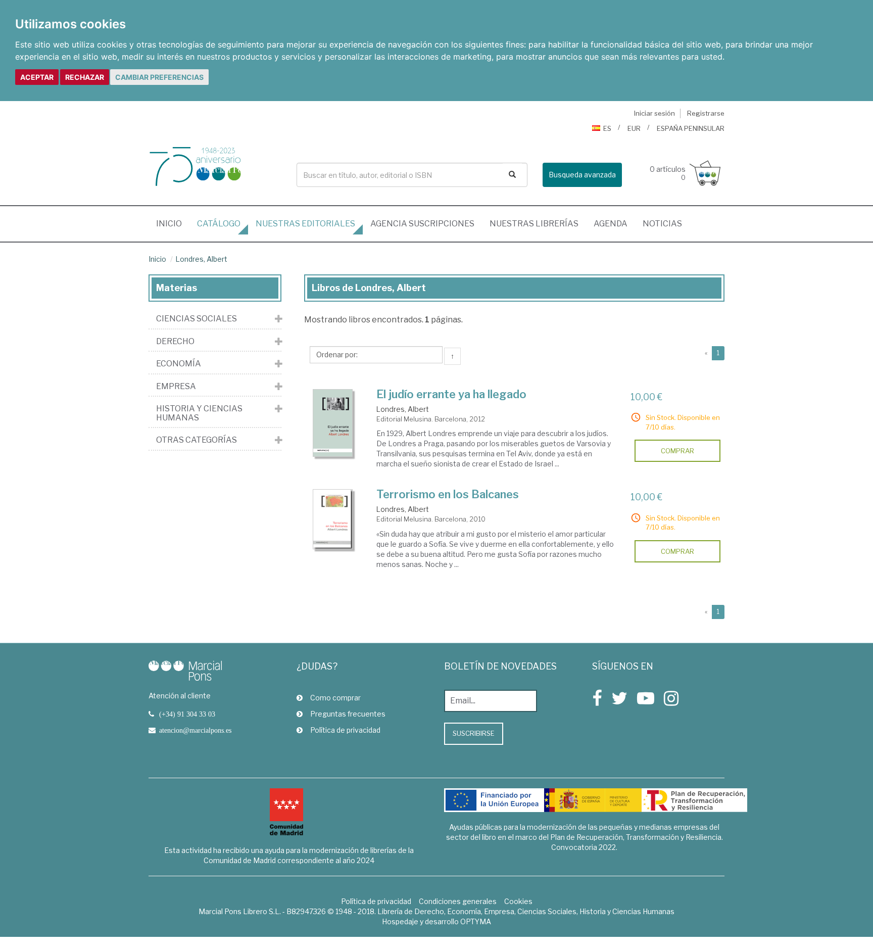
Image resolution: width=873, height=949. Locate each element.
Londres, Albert (201, 259)
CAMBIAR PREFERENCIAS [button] (159, 77)
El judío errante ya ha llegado (451, 394)
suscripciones (422, 223)
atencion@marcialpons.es (195, 730)
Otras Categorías (196, 440)
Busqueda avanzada (582, 174)
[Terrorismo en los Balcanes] (333, 519)
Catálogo (218, 223)
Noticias (662, 223)
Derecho (175, 341)
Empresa (176, 386)
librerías (534, 223)
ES (607, 128)
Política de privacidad (345, 730)
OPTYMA (475, 921)
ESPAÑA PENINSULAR (690, 128)
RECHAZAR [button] (84, 77)
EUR (634, 128)
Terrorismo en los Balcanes (447, 494)
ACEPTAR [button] (37, 77)
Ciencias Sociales (196, 318)
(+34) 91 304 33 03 (187, 714)
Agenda (610, 223)
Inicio (172, 223)
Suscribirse (474, 733)
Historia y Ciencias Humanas (199, 413)
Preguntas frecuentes (347, 713)
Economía (178, 363)
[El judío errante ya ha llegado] (333, 423)
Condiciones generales (458, 901)
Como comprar (335, 697)
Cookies (518, 901)
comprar (677, 451)
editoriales (305, 223)
